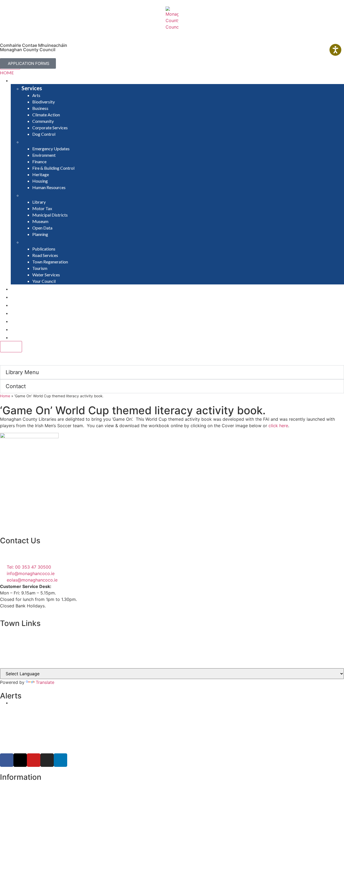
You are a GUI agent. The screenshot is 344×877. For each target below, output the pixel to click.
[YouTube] (33, 760)
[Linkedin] (60, 760)
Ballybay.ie (11, 630)
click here (278, 425)
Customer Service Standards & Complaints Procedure (54, 810)
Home (5, 396)
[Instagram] (47, 760)
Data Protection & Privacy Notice (33, 803)
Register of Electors (20, 784)
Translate (45, 682)
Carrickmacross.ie (18, 640)
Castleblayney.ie (16, 650)
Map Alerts (11, 835)
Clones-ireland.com (20, 661)
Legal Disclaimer (17, 797)
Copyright (10, 790)
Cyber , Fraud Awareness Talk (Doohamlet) (54, 702)
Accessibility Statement (24, 823)
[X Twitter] (20, 760)
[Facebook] (6, 760)
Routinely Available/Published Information (42, 816)
